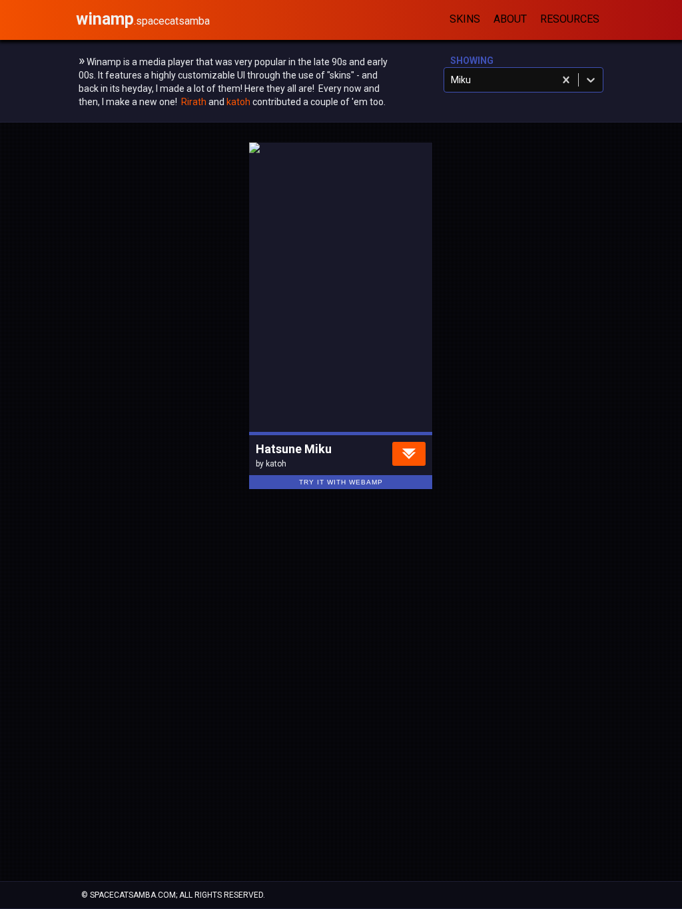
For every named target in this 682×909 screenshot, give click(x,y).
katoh (238, 101)
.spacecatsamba (143, 21)
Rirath (193, 101)
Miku (332, 388)
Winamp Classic (296, 412)
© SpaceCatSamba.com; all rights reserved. (173, 895)
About (510, 19)
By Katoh (367, 412)
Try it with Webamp (341, 482)
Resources (569, 19)
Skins (465, 19)
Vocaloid (282, 388)
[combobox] (452, 80)
